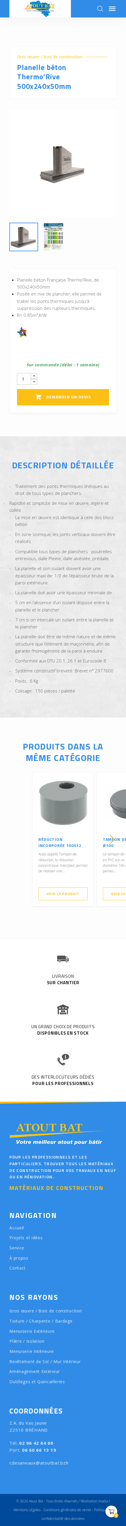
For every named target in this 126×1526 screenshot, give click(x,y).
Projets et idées (25, 1237)
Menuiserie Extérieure (32, 1331)
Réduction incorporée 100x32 (59, 842)
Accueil (16, 1227)
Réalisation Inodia (94, 1501)
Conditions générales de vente (67, 1509)
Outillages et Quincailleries (37, 1381)
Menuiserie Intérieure (31, 1351)
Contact (17, 1268)
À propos (18, 1258)
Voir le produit (63, 893)
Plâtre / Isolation (27, 1341)
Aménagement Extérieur (34, 1371)
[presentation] (13, 839)
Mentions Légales (26, 1509)
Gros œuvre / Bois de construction (50, 56)
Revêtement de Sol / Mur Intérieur (45, 1361)
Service (16, 1248)
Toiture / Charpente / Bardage (40, 1321)
